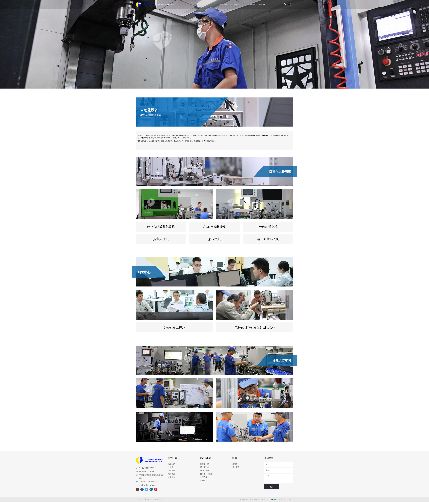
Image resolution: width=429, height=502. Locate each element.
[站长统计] (274, 499)
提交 (271, 487)
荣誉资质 (171, 474)
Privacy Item (148, 499)
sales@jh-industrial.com (149, 481)
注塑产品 (203, 480)
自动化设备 (204, 470)
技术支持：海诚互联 (286, 499)
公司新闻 (235, 464)
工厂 (243, 4)
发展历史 (171, 467)
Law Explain (159, 499)
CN (292, 4)
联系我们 (262, 4)
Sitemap (139, 499)
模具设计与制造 (206, 474)
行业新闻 (235, 467)
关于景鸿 (171, 464)
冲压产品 (203, 477)
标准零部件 (204, 467)
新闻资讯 (252, 4)
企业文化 (171, 470)
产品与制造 (234, 4)
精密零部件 (204, 464)
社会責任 (171, 477)
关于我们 (223, 4)
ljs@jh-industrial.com (147, 485)
